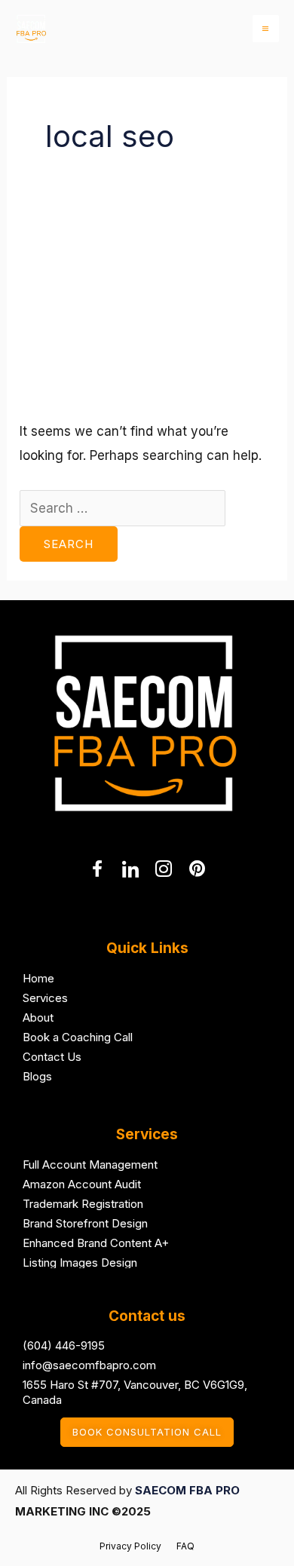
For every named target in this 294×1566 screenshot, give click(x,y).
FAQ (185, 1546)
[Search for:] (122, 508)
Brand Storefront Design (85, 1223)
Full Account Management (90, 1164)
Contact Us (52, 1057)
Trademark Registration (83, 1204)
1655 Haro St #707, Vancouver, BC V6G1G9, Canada (135, 1392)
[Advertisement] (147, 318)
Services (45, 998)
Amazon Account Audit (82, 1184)
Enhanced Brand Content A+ (96, 1243)
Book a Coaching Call (78, 1037)
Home (38, 978)
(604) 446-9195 (64, 1345)
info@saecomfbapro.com (89, 1365)
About (38, 1017)
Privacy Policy (130, 1546)
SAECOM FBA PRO (187, 1490)
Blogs (37, 1076)
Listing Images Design (80, 1262)
